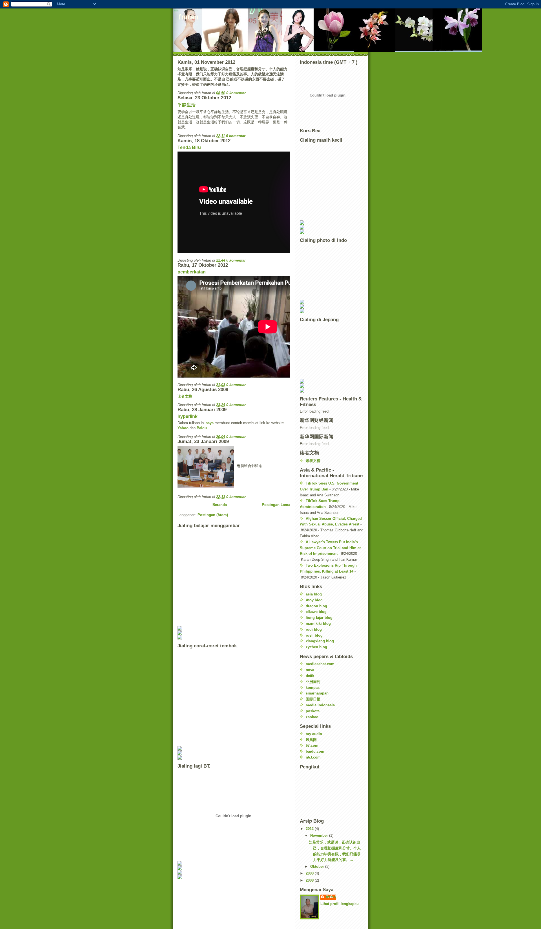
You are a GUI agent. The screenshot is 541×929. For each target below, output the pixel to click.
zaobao (312, 717)
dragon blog (316, 606)
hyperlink (188, 416)
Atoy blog (314, 600)
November (319, 835)
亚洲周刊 (313, 682)
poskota (313, 711)
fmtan (331, 897)
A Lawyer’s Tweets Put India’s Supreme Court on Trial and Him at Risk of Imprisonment (330, 548)
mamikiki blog (318, 623)
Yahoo (184, 428)
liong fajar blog (319, 617)
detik (310, 676)
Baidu (202, 428)
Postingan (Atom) (213, 515)
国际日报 (313, 699)
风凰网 (311, 740)
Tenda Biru (189, 147)
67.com (312, 745)
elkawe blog (316, 612)
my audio (314, 734)
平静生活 (187, 104)
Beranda (219, 505)
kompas (313, 687)
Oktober (317, 866)
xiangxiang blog (320, 641)
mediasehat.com (320, 664)
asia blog (314, 594)
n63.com (313, 757)
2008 (310, 880)
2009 (310, 873)
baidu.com (315, 751)
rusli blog (314, 635)
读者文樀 (185, 396)
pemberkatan (192, 272)
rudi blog (314, 629)
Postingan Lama (276, 505)
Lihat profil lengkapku (339, 904)
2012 (310, 829)
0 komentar (236, 93)
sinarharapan (317, 693)
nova (310, 670)
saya (210, 423)
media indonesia (320, 705)
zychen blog (316, 647)
